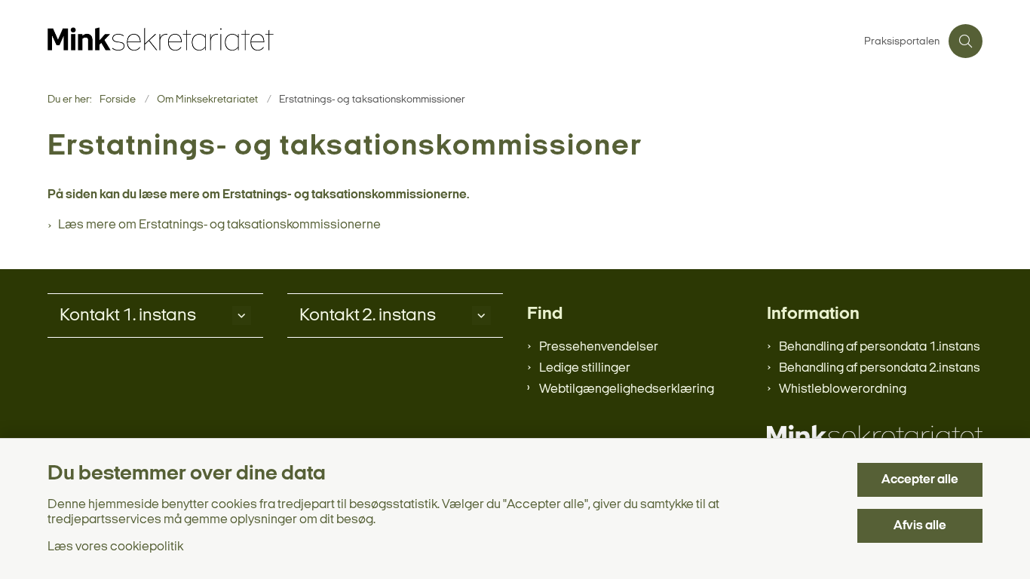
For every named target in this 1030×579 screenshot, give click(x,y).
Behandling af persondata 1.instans (879, 347)
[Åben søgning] (965, 41)
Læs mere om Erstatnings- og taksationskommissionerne (219, 225)
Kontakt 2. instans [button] (367, 316)
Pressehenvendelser (598, 347)
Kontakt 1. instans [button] (128, 316)
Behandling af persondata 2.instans (879, 368)
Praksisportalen (902, 42)
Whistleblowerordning (842, 389)
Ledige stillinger (584, 368)
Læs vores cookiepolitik (115, 547)
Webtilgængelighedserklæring (626, 389)
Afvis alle (920, 525)
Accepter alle (919, 479)
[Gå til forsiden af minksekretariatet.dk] (451, 41)
